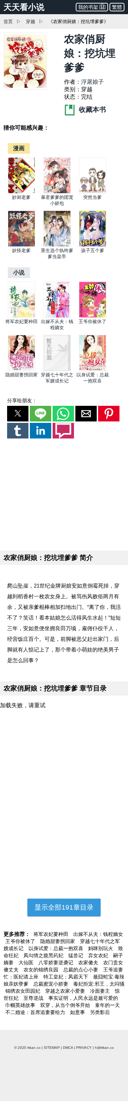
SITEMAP (52, 1048)
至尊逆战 (34, 998)
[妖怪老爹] (21, 245)
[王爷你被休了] (92, 316)
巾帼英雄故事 (21, 1005)
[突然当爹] (92, 192)
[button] (17, 413)
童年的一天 (107, 1005)
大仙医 (26, 962)
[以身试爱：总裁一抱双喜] (92, 369)
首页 (8, 21)
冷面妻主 (100, 991)
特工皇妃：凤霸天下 (66, 977)
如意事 (78, 1012)
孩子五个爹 (92, 250)
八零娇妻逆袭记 (56, 962)
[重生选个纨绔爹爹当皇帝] (57, 245)
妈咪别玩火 (101, 948)
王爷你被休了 (92, 321)
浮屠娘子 (92, 82)
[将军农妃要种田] (21, 316)
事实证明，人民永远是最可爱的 (83, 998)
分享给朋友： (22, 400)
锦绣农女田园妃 (23, 991)
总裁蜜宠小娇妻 (51, 984)
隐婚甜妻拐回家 (21, 374)
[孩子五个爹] (92, 245)
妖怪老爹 (21, 250)
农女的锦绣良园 (41, 969)
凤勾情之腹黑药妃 (44, 955)
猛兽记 (76, 955)
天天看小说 (24, 7)
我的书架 (88, 7)
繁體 (117, 7)
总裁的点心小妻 (81, 969)
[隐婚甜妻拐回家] (21, 369)
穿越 (30, 21)
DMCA (68, 1048)
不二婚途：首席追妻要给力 (35, 1012)
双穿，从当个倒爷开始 (65, 1005)
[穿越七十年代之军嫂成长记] (57, 369)
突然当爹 (92, 197)
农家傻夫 (89, 962)
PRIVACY (84, 1048)
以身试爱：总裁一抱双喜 (56, 948)
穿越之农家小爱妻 (65, 991)
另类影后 (100, 1012)
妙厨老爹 (21, 197)
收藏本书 (91, 109)
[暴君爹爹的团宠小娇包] (57, 192)
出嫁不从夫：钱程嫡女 (98, 934)
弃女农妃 (99, 955)
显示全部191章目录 (64, 907)
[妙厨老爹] (21, 192)
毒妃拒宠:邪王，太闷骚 (98, 984)
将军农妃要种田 (21, 321)
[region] (64, 493)
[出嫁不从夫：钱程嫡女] (57, 316)
